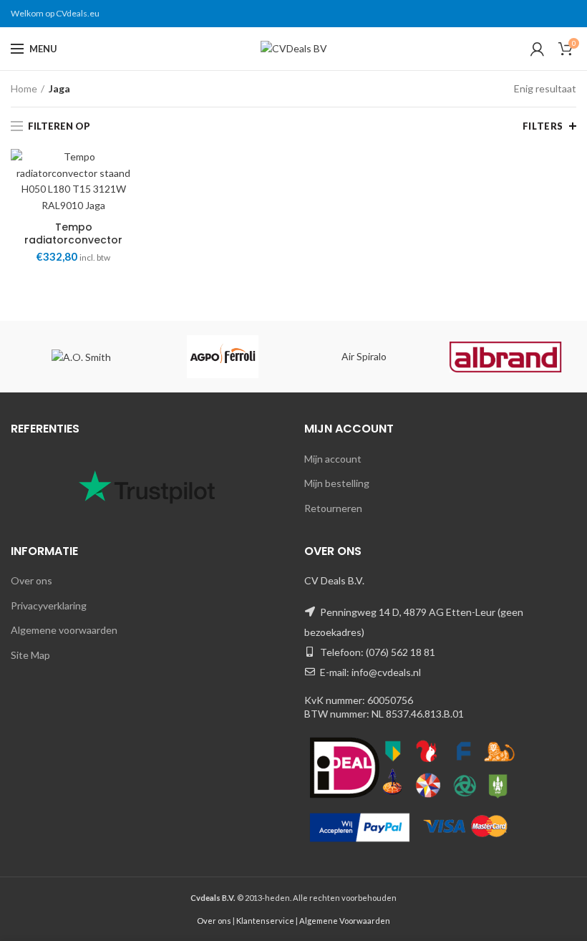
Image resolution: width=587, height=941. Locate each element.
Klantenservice (265, 920)
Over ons (31, 580)
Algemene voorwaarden (64, 630)
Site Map (30, 655)
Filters (543, 126)
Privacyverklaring (49, 605)
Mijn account (333, 459)
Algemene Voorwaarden (344, 920)
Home (24, 88)
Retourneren (333, 508)
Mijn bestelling (336, 483)
